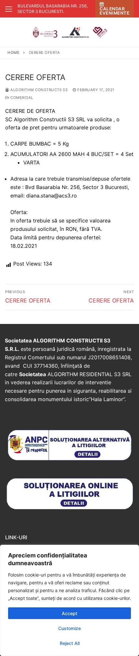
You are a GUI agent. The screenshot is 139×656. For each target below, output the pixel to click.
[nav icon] (8, 9)
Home (13, 52)
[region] (69, 600)
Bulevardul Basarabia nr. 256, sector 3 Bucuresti (52, 8)
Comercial (21, 97)
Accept (69, 613)
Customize (69, 628)
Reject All (70, 643)
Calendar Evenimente (114, 11)
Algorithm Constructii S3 (38, 90)
